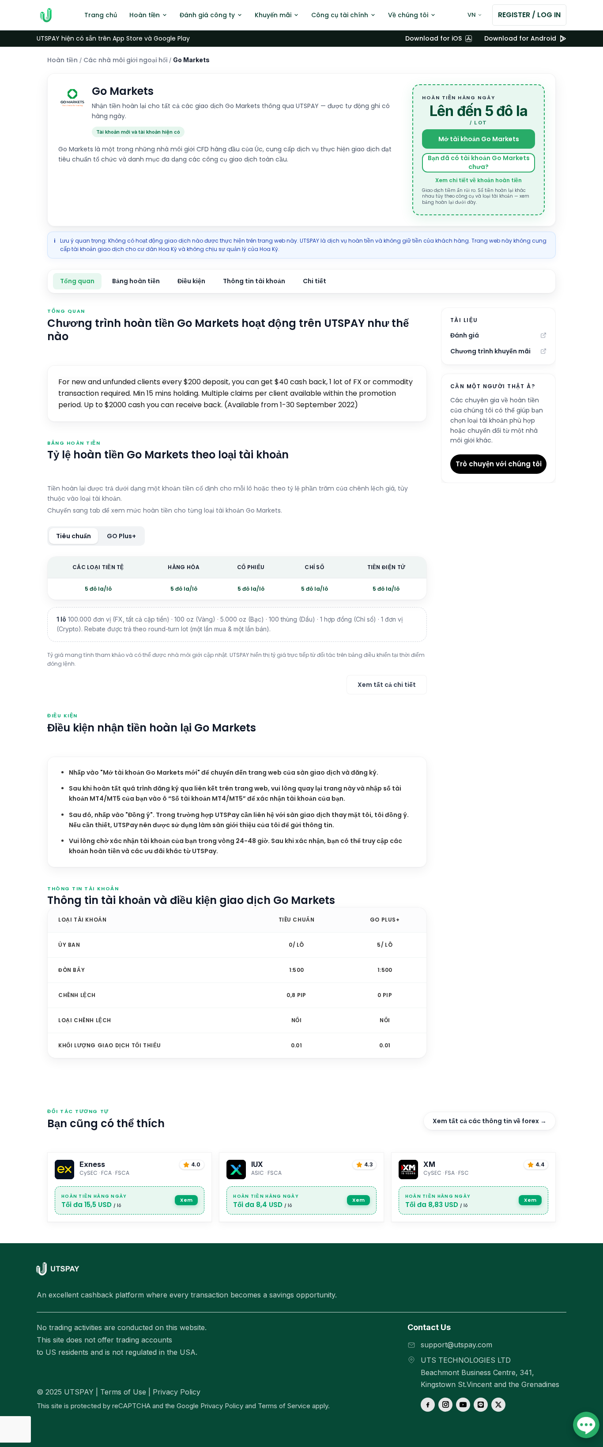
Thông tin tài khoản (254, 281)
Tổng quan (77, 281)
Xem (186, 1199)
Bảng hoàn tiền (136, 281)
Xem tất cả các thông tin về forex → (489, 1121)
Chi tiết (314, 281)
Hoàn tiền (62, 60)
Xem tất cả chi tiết (387, 684)
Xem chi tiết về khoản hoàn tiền (478, 180)
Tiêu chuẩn (73, 536)
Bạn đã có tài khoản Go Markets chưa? (479, 162)
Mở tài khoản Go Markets (478, 139)
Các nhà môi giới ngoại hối (125, 60)
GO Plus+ (121, 536)
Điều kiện (191, 281)
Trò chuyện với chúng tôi (499, 464)
